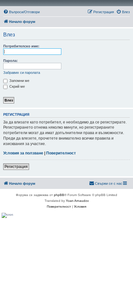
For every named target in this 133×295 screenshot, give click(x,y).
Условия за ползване (23, 153)
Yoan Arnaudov (77, 200)
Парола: (10, 61)
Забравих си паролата (21, 72)
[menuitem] (21, 12)
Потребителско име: (21, 46)
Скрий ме (16, 86)
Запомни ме (18, 81)
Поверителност (61, 153)
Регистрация (16, 166)
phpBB (59, 195)
